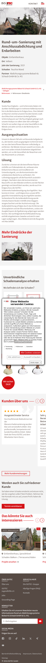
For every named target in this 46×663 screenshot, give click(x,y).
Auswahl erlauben (32, 357)
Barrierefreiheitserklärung (11, 654)
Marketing (9, 349)
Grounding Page (8, 600)
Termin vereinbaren (13, 506)
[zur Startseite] (7, 3)
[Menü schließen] (42, 3)
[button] (17, 251)
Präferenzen (19, 346)
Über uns (5, 584)
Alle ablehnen (14, 357)
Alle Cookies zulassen (31, 352)
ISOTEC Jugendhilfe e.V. (8, 589)
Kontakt (33, 3)
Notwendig (9, 346)
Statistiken (29, 346)
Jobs (3, 595)
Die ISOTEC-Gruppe (31, 584)
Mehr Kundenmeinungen (15, 473)
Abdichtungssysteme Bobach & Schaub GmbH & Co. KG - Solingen (21, 90)
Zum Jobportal (8, 381)
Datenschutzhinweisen (23, 342)
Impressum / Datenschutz (32, 654)
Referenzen (6, 93)
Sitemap (5, 658)
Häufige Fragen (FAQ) (31, 588)
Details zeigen (34, 362)
